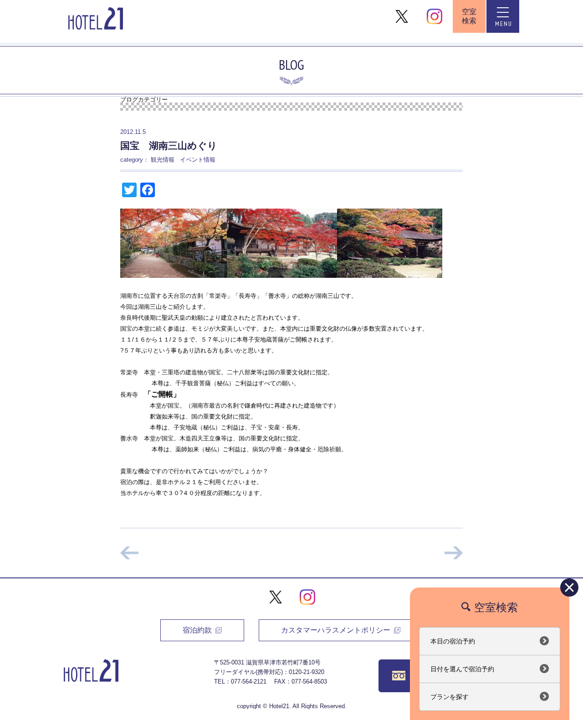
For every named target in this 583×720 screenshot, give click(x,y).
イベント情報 (197, 159)
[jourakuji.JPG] (282, 242)
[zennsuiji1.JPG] (389, 242)
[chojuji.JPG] (173, 242)
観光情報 (162, 159)
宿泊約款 (197, 630)
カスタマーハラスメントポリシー (335, 630)
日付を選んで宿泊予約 (462, 669)
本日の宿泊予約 (452, 641)
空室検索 (469, 16)
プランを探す (449, 696)
